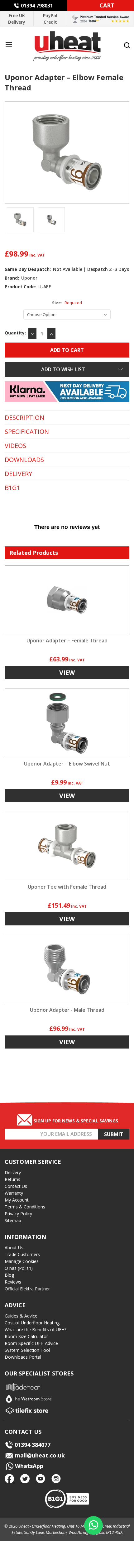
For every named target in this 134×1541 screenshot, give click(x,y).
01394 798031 (37, 5)
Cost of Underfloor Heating (32, 1323)
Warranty (14, 1193)
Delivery (13, 1172)
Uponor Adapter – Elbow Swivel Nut (67, 763)
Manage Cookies (22, 1261)
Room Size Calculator (26, 1336)
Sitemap (13, 1220)
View (67, 672)
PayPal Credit (50, 18)
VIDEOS (15, 445)
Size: (67, 302)
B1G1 (12, 488)
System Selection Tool (27, 1350)
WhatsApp (28, 1466)
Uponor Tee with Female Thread (67, 886)
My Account (17, 1200)
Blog (9, 1275)
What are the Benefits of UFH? (35, 1329)
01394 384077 (32, 1444)
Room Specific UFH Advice (31, 1343)
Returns (12, 1179)
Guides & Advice (21, 1316)
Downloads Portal (23, 1357)
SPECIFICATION (27, 431)
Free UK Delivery (16, 18)
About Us (14, 1248)
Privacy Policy (18, 1214)
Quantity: (15, 333)
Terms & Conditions (25, 1207)
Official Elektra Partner (27, 1289)
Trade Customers (22, 1254)
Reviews (13, 1282)
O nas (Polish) (19, 1268)
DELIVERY (18, 474)
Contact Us (16, 1186)
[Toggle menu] (8, 44)
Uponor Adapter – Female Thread (67, 640)
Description (24, 417)
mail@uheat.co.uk (39, 1455)
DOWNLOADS (24, 459)
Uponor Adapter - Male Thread (67, 1009)
